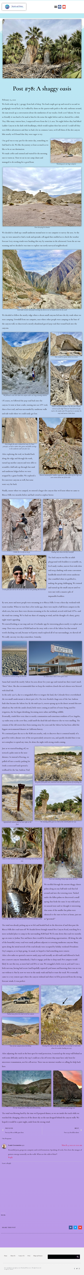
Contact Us (21, 1256)
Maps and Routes (37, 1256)
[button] (55, 7)
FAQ (29, 1256)
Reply (10, 1157)
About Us (12, 1256)
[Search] (78, 1257)
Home (5, 1256)
